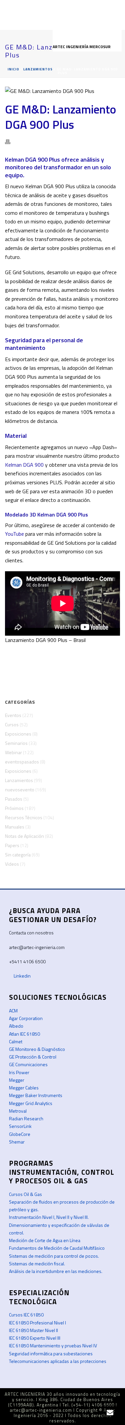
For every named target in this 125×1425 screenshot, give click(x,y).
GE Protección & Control (32, 1056)
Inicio (13, 69)
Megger (16, 1079)
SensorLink (20, 1126)
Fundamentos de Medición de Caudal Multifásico (57, 1247)
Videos (12, 864)
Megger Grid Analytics (30, 1103)
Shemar (17, 1141)
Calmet (15, 1041)
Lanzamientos (38, 69)
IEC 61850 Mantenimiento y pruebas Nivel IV (53, 1345)
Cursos (12, 725)
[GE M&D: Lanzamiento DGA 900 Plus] (62, 90)
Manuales (14, 827)
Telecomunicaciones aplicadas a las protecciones (57, 1361)
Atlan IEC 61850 (24, 1033)
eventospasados (22, 762)
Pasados (13, 799)
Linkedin (22, 975)
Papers (12, 845)
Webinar (13, 752)
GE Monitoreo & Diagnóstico (37, 1049)
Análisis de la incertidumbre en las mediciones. (55, 1271)
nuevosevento (19, 790)
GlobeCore (19, 1134)
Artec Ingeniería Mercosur (82, 46)
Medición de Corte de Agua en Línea (44, 1240)
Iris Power (19, 1072)
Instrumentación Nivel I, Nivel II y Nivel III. (49, 1217)
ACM (13, 1010)
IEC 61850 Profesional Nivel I (37, 1322)
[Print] (11, 141)
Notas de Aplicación (24, 836)
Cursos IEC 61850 (26, 1314)
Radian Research (26, 1118)
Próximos (14, 808)
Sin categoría (18, 855)
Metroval (18, 1110)
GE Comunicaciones (28, 1064)
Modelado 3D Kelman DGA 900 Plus (46, 514)
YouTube (14, 534)
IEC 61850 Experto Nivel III (34, 1337)
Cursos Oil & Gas (25, 1194)
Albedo (16, 1025)
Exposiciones (18, 734)
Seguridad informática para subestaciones (51, 1353)
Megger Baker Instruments (35, 1095)
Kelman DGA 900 (24, 465)
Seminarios (16, 743)
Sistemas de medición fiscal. (37, 1263)
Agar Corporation (26, 1018)
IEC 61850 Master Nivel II (33, 1330)
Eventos (13, 715)
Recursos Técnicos (23, 818)
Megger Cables (24, 1087)
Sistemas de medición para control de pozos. (54, 1255)
